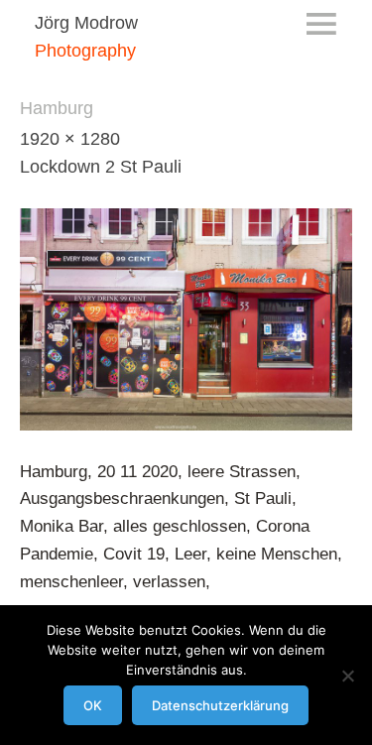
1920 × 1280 (70, 139)
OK (92, 705)
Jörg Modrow (86, 23)
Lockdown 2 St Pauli (101, 167)
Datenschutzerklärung (220, 705)
